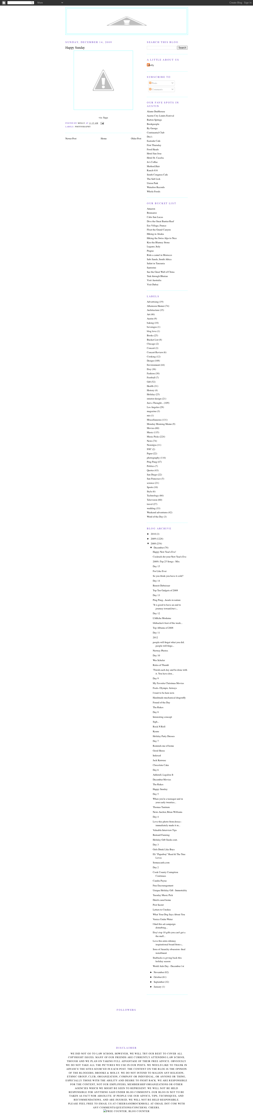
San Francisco (154, 478)
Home (104, 138)
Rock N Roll (159, 726)
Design (150, 360)
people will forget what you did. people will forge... (168, 644)
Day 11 (156, 632)
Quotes (150, 470)
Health (150, 386)
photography (83, 126)
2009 (154, 538)
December (159, 547)
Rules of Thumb (161, 665)
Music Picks (153, 436)
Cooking (151, 356)
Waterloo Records (156, 187)
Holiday (151, 394)
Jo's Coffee (152, 162)
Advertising (153, 301)
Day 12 (156, 613)
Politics (150, 466)
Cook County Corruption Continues (165, 873)
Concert (151, 348)
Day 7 (156, 741)
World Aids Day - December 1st (168, 966)
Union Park (152, 183)
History (150, 390)
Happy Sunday (160, 789)
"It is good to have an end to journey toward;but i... (167, 606)
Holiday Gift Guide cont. (165, 839)
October (158, 977)
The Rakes (158, 707)
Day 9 (156, 678)
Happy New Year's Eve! (164, 551)
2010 (154, 533)
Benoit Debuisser (161, 585)
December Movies (162, 779)
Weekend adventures (157, 512)
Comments (157, 89)
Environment (153, 364)
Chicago (151, 343)
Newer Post (70, 138)
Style (149, 491)
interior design (154, 398)
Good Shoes (159, 750)
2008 (154, 543)
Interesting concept (162, 717)
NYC (149, 449)
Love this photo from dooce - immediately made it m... (167, 823)
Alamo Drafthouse (156, 111)
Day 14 (156, 580)
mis (148, 415)
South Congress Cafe (157, 174)
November (159, 972)
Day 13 (156, 595)
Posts (154, 83)
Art (148, 314)
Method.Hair (153, 166)
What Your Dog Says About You (169, 914)
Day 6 (156, 769)
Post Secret (158, 904)
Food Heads (153, 149)
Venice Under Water (163, 919)
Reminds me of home (163, 745)
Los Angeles (153, 407)
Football (151, 377)
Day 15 (156, 566)
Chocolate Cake (161, 765)
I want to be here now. (163, 692)
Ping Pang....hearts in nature (167, 600)
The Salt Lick (153, 178)
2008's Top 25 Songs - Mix (166, 561)
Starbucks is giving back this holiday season (167, 959)
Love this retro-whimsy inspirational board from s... (168, 942)
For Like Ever (160, 571)
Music (150, 432)
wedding (151, 508)
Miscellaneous (154, 419)
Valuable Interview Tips (165, 830)
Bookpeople (153, 124)
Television (152, 499)
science (150, 483)
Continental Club (155, 132)
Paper (149, 453)
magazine (152, 411)
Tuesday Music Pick (163, 895)
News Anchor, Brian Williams (167, 812)
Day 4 (156, 816)
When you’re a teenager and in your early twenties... (168, 800)
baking (150, 322)
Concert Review (155, 352)
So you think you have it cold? (168, 576)
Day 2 (156, 867)
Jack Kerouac (159, 760)
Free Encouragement (163, 885)
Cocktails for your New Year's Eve (169, 556)
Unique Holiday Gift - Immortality (170, 890)
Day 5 (156, 794)
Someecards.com (161, 862)
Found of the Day (161, 702)
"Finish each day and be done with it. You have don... (170, 671)
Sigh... (156, 721)
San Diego (152, 474)
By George (152, 128)
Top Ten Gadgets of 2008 (165, 590)
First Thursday (154, 145)
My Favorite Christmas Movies (168, 683)
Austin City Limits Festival (160, 115)
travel (150, 504)
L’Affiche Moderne (162, 618)
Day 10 (156, 655)
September (159, 981)
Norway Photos (160, 650)
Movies (150, 428)
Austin (150, 318)
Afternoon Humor (155, 306)
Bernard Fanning (161, 835)
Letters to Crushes (162, 909)
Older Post (136, 138)
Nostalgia (152, 445)
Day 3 (156, 844)
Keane (156, 731)
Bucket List (153, 339)
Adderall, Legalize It (163, 774)
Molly (151, 65)
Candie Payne (160, 880)
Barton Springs (154, 119)
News (149, 440)
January (158, 986)
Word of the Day (155, 516)
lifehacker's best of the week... (167, 623)
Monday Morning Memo (159, 424)
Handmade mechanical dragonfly (169, 697)
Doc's (149, 136)
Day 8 (156, 712)
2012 (155, 637)
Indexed (157, 755)
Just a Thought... (155, 402)
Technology (153, 495)
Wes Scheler (159, 660)
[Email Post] (102, 123)
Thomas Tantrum (161, 807)
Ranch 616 (152, 170)
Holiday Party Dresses (164, 736)
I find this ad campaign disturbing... (164, 925)
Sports (150, 487)
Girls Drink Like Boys (164, 849)
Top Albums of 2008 (163, 627)
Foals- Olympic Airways (165, 688)
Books (150, 335)
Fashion (151, 373)
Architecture (153, 310)
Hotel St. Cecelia (155, 157)
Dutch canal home (162, 900)
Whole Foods (153, 191)
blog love (152, 331)
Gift (149, 381)
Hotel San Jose (154, 153)
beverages (152, 326)
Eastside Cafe (153, 140)
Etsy (149, 369)
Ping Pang (152, 461)
